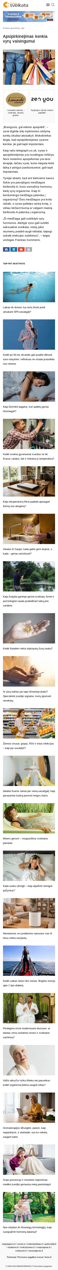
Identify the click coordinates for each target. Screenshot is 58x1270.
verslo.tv (21, 1244)
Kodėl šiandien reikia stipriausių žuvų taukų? (27, 648)
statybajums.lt (8, 1244)
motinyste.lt (20, 1250)
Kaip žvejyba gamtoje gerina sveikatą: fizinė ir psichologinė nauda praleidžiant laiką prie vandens (28, 601)
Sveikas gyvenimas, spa (13, 28)
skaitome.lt (13, 1247)
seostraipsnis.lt (35, 1250)
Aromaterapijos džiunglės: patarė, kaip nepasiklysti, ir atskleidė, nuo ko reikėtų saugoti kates (25, 1132)
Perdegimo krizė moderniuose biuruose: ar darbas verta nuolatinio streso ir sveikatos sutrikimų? (26, 1033)
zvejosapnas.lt (43, 1247)
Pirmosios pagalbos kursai (30, 1257)
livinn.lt (48, 1257)
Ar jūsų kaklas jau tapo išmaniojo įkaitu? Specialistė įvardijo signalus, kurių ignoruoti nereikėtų (27, 696)
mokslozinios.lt (27, 1247)
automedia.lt (50, 1244)
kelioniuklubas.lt (35, 1244)
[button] (48, 5)
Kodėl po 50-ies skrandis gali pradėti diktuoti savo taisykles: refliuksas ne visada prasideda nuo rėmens (28, 359)
